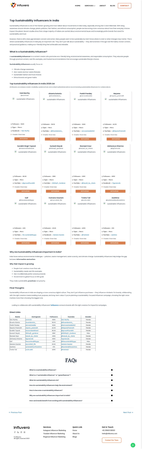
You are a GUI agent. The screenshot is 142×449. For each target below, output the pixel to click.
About (103, 6)
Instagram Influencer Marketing (54, 430)
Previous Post (15, 412)
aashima (114, 235)
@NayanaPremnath (119, 131)
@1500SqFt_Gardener (68, 333)
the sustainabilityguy (29, 235)
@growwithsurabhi (28, 183)
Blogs (75, 437)
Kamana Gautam (58, 235)
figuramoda (29, 339)
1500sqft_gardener (32, 333)
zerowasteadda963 (88, 131)
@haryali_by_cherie (88, 183)
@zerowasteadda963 (68, 325)
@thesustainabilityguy (68, 341)
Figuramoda (116, 183)
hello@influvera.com (109, 433)
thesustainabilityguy (32, 341)
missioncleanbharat (32, 330)
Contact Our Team (111, 440)
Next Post (128, 412)
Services (89, 6)
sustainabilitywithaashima (34, 347)
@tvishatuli (85, 235)
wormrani (29, 319)
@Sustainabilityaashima (69, 347)
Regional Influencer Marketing (54, 437)
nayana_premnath (32, 328)
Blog (112, 6)
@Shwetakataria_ (57, 131)
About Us (76, 433)
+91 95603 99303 (108, 430)
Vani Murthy (25, 131)
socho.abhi (29, 349)
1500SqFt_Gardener (58, 183)
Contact (124, 6)
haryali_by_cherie (32, 336)
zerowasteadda (31, 325)
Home (77, 6)
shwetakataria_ (31, 322)
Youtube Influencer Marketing (54, 433)
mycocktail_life (31, 344)
